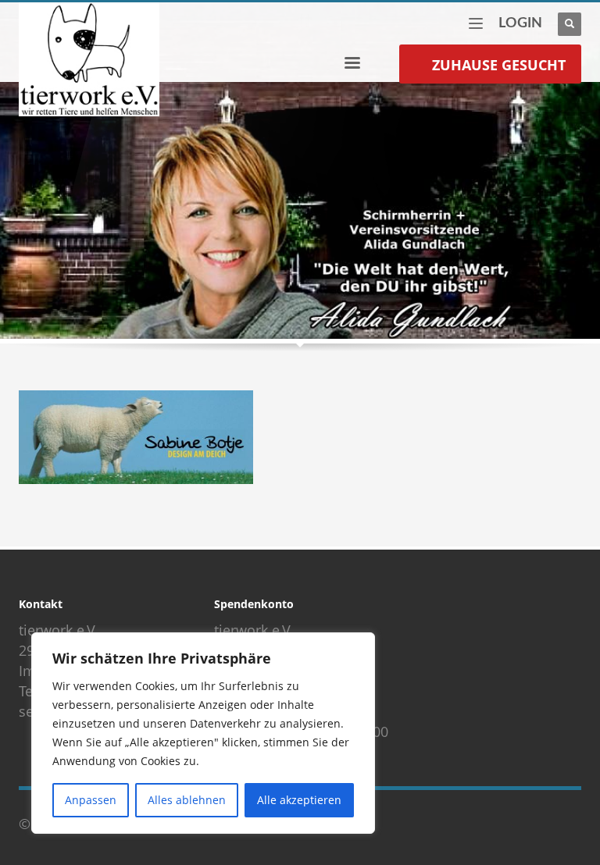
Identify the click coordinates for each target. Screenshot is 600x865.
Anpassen (90, 799)
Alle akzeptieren (299, 799)
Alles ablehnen (187, 799)
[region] (203, 733)
